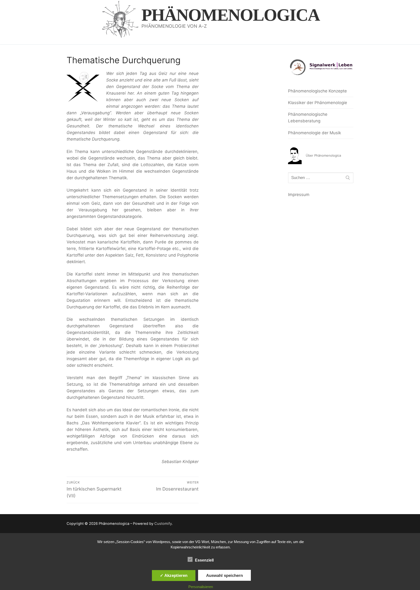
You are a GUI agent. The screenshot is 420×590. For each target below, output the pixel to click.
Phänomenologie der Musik (314, 132)
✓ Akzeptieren (173, 575)
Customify (163, 523)
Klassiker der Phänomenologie (317, 102)
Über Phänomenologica (323, 155)
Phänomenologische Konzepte (317, 91)
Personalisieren (200, 587)
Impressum (298, 194)
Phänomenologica (230, 14)
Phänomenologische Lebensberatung (307, 117)
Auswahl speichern (224, 575)
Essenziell (204, 560)
